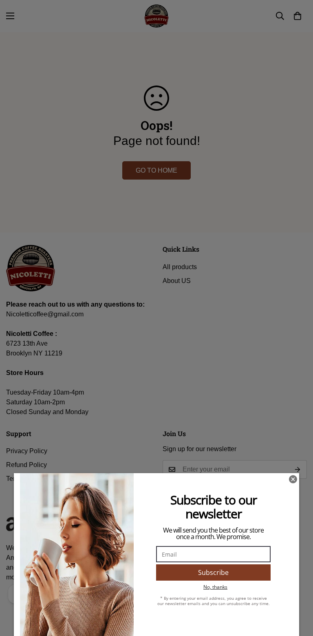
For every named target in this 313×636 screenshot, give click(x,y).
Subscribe (213, 572)
